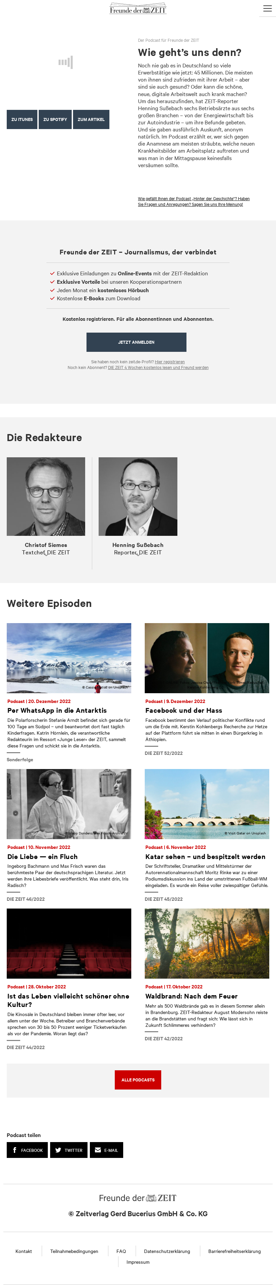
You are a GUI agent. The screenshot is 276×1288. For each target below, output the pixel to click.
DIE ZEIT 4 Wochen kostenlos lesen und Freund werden (158, 367)
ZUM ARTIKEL (91, 119)
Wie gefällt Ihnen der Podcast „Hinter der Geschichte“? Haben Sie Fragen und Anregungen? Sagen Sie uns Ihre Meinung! (194, 201)
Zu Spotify (55, 119)
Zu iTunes (22, 119)
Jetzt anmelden (136, 342)
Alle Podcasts (138, 1079)
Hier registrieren (170, 361)
